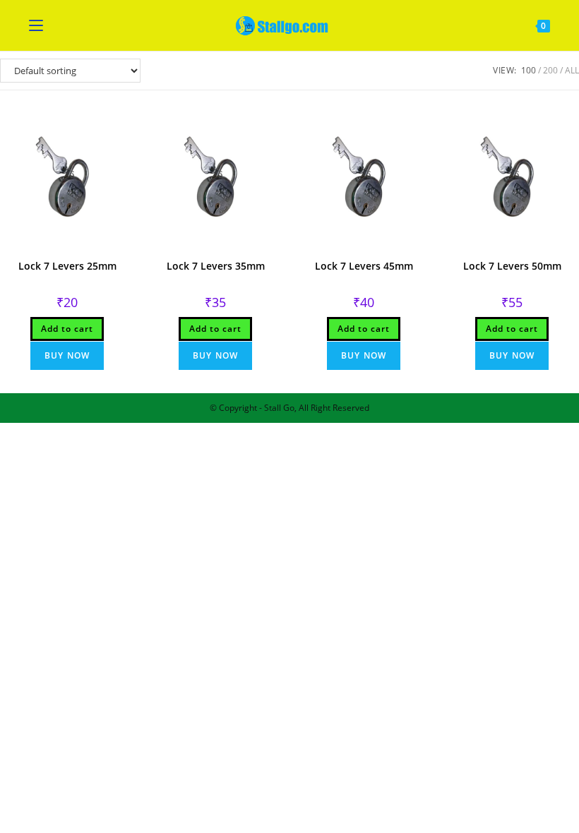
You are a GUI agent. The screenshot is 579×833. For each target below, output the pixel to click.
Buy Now (67, 355)
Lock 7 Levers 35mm (216, 265)
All (572, 70)
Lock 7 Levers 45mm (364, 265)
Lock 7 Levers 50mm (512, 265)
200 (550, 70)
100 (528, 70)
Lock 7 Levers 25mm (67, 265)
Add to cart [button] (67, 329)
